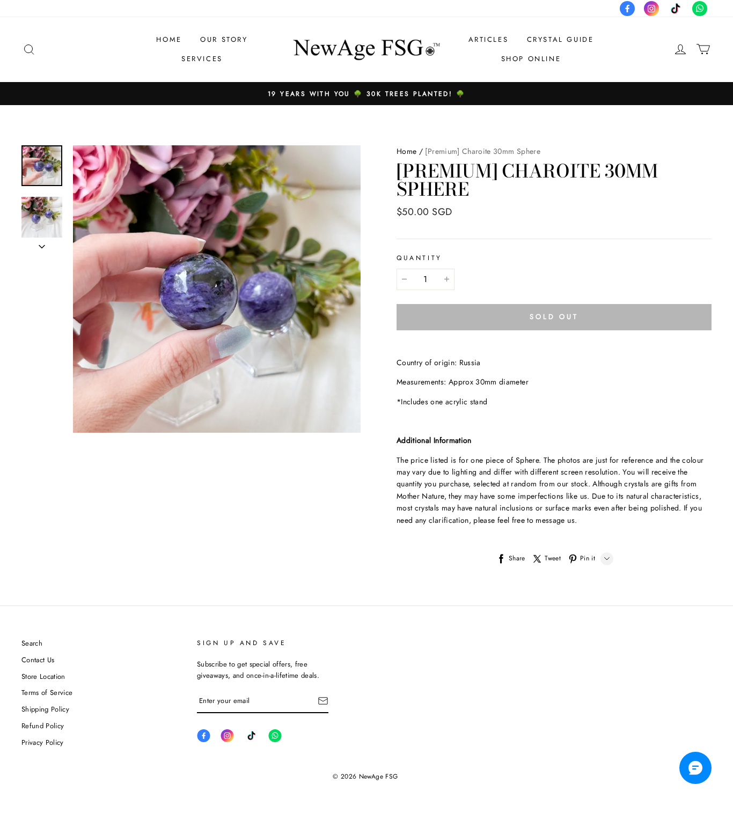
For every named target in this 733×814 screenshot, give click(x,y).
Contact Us (37, 660)
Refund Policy (42, 726)
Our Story (223, 39)
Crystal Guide (560, 39)
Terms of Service (46, 692)
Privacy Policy (42, 742)
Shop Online (531, 59)
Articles (488, 39)
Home (168, 39)
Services (202, 59)
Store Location (43, 676)
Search (31, 643)
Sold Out (554, 317)
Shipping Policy (45, 709)
